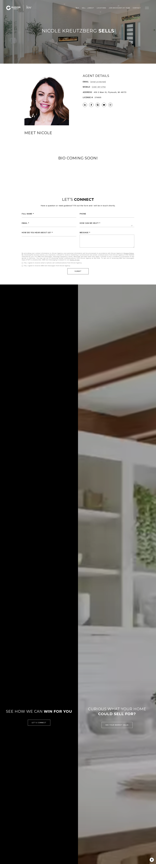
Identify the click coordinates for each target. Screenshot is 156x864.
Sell (84, 8)
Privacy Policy (129, 253)
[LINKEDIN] (85, 105)
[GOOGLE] (98, 105)
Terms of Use (74, 260)
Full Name (27, 214)
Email (24, 223)
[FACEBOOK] (91, 105)
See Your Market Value (117, 725)
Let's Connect (39, 722)
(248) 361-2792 (99, 87)
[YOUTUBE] (104, 105)
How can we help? (89, 223)
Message (84, 232)
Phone (83, 214)
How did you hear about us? (36, 232)
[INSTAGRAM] (110, 105)
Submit (78, 271)
